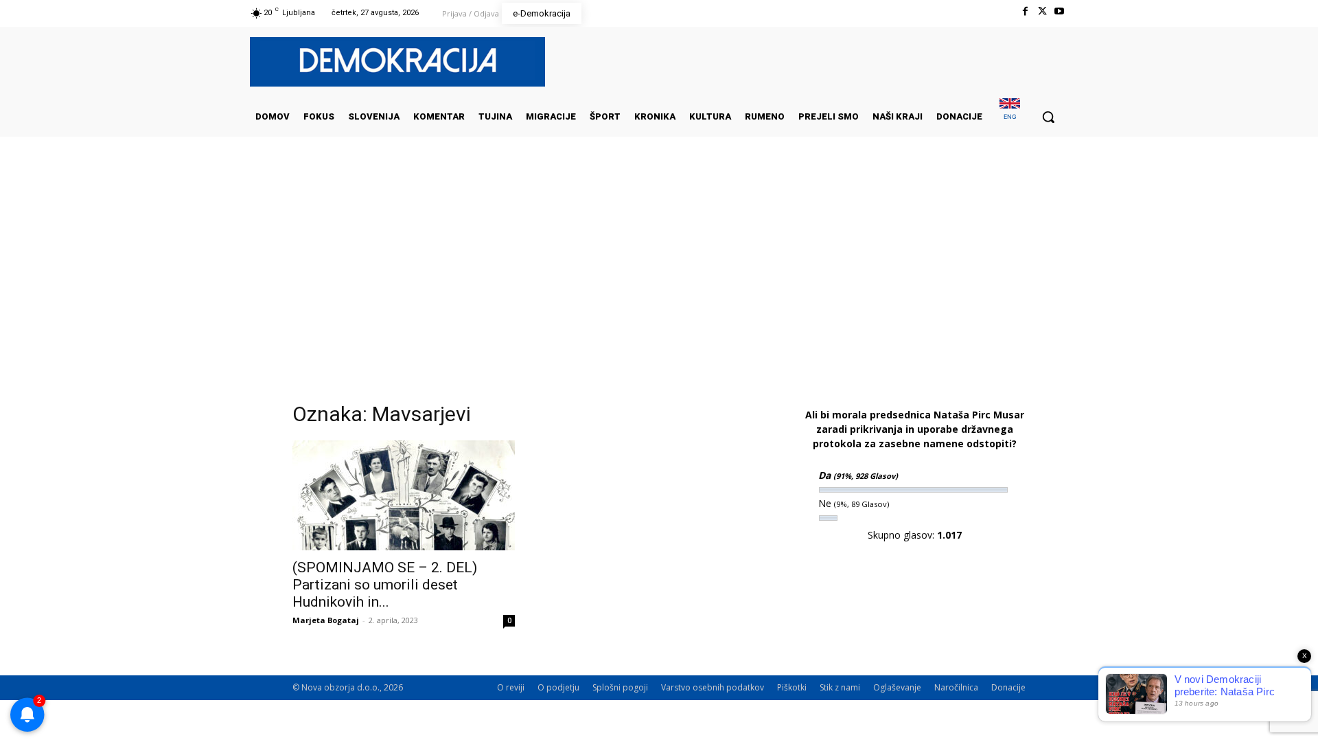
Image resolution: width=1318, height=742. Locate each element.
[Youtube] (1059, 11)
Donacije (1008, 687)
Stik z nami (840, 687)
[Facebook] (1024, 11)
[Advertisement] (659, 274)
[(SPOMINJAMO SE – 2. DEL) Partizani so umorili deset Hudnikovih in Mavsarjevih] (403, 495)
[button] (1048, 117)
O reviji (510, 687)
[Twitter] (1042, 11)
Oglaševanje (897, 687)
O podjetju (558, 687)
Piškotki (792, 687)
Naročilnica (956, 687)
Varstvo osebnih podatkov (712, 687)
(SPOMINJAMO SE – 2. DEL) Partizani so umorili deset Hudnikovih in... (384, 584)
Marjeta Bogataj (325, 620)
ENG (1010, 116)
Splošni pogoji (620, 687)
